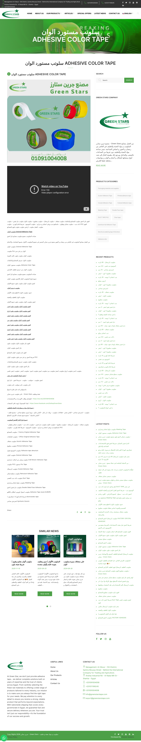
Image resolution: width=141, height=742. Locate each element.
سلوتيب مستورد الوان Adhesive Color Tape (112, 433)
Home (29, 13)
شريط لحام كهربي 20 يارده (106, 363)
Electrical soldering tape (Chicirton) (109, 232)
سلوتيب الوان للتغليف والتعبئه (107, 610)
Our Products (53, 13)
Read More (19, 594)
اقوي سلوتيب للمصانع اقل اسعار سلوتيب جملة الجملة (114, 531)
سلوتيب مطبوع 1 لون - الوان (107, 389)
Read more (101, 165)
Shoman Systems (127, 737)
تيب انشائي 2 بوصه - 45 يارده (107, 318)
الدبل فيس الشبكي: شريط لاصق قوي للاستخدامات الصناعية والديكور (113, 445)
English (128, 13)
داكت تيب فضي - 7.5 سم (106, 382)
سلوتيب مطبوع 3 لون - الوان (107, 311)
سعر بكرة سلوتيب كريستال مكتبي (108, 606)
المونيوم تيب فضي (104, 359)
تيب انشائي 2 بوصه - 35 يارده (107, 277)
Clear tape (117, 217)
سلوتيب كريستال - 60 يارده (106, 370)
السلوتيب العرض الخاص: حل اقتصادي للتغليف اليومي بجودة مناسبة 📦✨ (114, 562)
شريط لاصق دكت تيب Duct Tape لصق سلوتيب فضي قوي (114, 601)
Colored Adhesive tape (125, 203)
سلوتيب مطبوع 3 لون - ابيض (107, 348)
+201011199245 (109, 3)
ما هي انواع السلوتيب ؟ (105, 408)
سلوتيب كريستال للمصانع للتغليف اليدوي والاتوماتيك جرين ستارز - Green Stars (115, 555)
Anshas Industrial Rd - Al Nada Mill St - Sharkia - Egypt (21, 4)
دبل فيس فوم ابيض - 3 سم (106, 307)
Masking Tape (102, 210)
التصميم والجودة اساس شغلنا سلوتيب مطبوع (112, 508)
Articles (69, 13)
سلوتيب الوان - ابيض (104, 296)
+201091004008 (92, 3)
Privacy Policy (12, 737)
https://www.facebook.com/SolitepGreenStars (46, 403)
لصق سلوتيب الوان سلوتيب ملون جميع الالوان (112, 535)
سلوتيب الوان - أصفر (104, 397)
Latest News (100, 13)
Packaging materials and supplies (108, 188)
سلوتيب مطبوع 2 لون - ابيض (107, 352)
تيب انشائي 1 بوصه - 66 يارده (107, 404)
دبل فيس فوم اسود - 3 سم (106, 341)
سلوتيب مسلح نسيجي (105, 539)
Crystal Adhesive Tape (105, 203)
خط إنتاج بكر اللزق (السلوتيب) (107, 614)
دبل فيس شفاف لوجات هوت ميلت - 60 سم (111, 344)
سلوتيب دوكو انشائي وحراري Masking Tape (112, 429)
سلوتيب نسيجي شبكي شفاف (107, 476)
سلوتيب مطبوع (103, 299)
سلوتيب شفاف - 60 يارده (106, 329)
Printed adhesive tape (124, 195)
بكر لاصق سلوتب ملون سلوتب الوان (109, 550)
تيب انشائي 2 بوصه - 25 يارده (107, 378)
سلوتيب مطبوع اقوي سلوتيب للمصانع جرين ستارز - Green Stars (114, 572)
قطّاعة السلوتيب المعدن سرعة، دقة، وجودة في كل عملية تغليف (115, 471)
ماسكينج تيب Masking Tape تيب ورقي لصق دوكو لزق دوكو (115, 499)
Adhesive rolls (102, 239)
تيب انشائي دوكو (103, 333)
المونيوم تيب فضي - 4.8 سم (107, 266)
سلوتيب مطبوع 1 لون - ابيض (107, 273)
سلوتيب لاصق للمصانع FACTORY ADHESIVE (112, 618)
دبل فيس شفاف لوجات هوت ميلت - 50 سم (111, 326)
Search (129, 80)
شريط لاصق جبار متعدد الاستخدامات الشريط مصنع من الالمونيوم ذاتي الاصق (114, 526)
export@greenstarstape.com (98, 698)
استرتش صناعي (103, 288)
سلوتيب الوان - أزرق (104, 400)
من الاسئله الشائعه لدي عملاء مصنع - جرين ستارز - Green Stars (113, 464)
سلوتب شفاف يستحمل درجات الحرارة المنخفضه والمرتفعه (113, 513)
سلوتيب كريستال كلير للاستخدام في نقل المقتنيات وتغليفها (116, 585)
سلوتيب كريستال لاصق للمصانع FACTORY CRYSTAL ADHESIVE (114, 520)
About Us (39, 13)
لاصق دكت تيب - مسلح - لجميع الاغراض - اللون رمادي (115, 494)
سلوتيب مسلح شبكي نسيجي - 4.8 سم (110, 374)
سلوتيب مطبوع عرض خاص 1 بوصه (109, 385)
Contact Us (114, 13)
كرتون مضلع (102, 281)
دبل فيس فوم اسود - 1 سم (106, 322)
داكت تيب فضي (103, 393)
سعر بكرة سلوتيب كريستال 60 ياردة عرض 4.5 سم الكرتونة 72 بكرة (114, 458)
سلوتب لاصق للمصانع (104, 543)
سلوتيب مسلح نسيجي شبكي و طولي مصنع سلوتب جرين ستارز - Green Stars (115, 481)
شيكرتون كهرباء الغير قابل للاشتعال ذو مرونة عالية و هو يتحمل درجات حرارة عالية (115, 451)
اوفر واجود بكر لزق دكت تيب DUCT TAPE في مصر (114, 486)
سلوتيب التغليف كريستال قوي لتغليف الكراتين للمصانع (114, 567)
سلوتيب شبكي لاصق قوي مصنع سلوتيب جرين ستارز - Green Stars (114, 438)
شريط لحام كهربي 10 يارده (106, 355)
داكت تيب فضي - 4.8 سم (106, 337)
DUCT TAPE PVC (103, 217)
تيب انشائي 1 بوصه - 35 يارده (107, 303)
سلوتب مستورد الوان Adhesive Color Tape (112, 546)
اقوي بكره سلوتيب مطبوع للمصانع (108, 592)
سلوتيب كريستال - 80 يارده (106, 262)
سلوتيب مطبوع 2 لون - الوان (107, 285)
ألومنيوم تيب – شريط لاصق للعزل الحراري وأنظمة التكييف (116, 490)
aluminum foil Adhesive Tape (107, 224)
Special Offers (84, 13)
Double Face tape (117, 210)
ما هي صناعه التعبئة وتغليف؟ (106, 314)
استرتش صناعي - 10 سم (106, 270)
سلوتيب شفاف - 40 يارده (106, 292)
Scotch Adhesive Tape (105, 195)
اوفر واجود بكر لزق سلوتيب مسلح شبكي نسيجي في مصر (115, 577)
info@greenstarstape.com (96, 694)
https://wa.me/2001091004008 (43, 399)
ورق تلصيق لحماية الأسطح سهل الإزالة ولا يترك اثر (113, 581)
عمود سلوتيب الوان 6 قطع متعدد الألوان (110, 504)
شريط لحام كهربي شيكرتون (106, 367)
